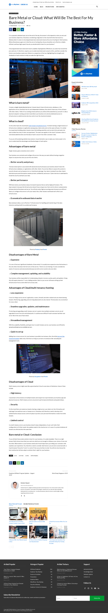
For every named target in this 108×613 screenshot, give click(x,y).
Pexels (45, 249)
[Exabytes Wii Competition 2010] (76, 105)
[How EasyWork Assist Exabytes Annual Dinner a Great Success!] (76, 121)
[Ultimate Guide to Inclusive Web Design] (38, 513)
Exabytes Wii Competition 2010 (90, 103)
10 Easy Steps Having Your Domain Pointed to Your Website (13, 584)
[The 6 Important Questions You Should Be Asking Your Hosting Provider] (58, 532)
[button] (97, 7)
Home (36, 6)
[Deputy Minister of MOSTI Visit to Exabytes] (76, 97)
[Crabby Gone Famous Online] (76, 144)
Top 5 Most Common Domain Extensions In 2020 (12, 570)
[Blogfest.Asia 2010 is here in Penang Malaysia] (76, 113)
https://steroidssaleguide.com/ (27, 485)
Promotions (50, 6)
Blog (41, 6)
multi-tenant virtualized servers (37, 125)
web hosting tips (34, 455)
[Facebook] (10, 29)
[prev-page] (10, 547)
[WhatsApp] (18, 29)
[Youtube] (95, 588)
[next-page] (13, 547)
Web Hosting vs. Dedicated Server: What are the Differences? (67, 570)
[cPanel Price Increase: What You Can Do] (58, 513)
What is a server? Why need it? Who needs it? (14, 577)
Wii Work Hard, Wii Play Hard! (89, 86)
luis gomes (37, 376)
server (15, 455)
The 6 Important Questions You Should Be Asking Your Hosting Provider (57, 541)
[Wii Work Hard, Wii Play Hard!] (76, 89)
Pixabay (37, 249)
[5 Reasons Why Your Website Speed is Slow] (18, 532)
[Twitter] (91, 588)
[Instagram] (88, 588)
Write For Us (58, 2)
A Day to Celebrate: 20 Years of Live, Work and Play (67, 577)
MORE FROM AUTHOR (31, 504)
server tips (21, 455)
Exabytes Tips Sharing (13, 13)
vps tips (27, 455)
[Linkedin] (22, 29)
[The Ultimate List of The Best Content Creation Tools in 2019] (18, 513)
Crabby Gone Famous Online (89, 142)
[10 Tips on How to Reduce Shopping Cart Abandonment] (38, 532)
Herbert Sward (13, 25)
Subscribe (97, 598)
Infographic (60, 6)
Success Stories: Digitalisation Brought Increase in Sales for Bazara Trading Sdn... (89, 135)
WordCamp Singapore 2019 (60, 473)
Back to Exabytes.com (67, 2)
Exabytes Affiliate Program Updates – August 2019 (21, 474)
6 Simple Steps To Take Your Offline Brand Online (43, 2)
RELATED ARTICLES (15, 504)
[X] (14, 29)
